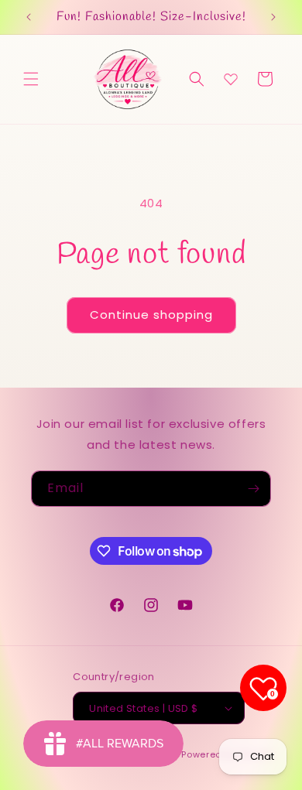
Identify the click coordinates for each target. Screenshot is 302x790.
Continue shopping (151, 314)
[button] (31, 79)
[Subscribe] (253, 488)
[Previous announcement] (29, 17)
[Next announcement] (273, 17)
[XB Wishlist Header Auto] (231, 79)
